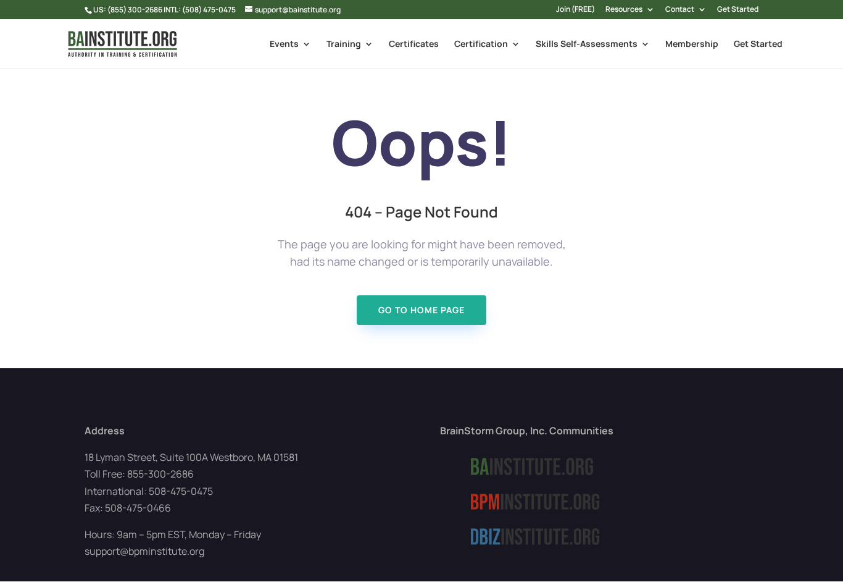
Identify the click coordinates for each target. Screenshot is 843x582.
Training (343, 44)
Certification (481, 44)
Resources (623, 10)
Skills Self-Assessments (586, 44)
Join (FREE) (575, 10)
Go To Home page (421, 310)
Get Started (737, 10)
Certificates (414, 44)
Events (284, 44)
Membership (691, 44)
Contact (679, 10)
